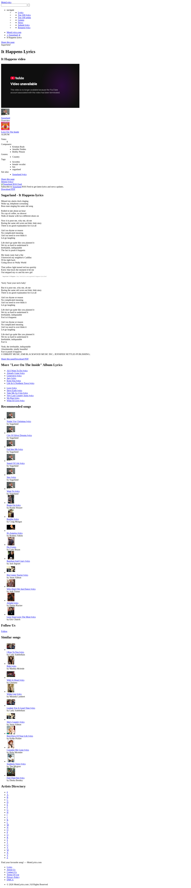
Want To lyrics (13, 491)
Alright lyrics (12, 603)
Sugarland (5, 118)
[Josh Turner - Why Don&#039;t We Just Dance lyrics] (11, 586)
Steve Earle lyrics (14, 390)
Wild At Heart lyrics (15, 680)
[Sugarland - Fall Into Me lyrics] (11, 447)
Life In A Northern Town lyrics (20, 383)
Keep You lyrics (14, 381)
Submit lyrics (24, 25)
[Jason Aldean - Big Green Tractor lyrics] (11, 572)
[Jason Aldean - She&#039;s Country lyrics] (11, 719)
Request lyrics (24, 27)
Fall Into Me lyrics (15, 449)
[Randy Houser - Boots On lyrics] (11, 502)
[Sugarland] (5, 115)
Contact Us (12, 872)
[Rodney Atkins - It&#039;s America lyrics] (11, 530)
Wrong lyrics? (7, 181)
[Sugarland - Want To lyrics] (11, 489)
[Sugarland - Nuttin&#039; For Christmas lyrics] (11, 419)
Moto (6, 2)
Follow (4, 631)
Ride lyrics (11, 666)
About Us (11, 869)
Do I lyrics (11, 547)
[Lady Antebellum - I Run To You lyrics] (11, 649)
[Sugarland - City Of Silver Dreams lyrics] (11, 433)
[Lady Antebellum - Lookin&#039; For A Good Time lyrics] (11, 705)
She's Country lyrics (15, 722)
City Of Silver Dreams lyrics (19, 435)
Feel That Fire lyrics (15, 778)
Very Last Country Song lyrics (20, 395)
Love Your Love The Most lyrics (21, 617)
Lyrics (20, 12)
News (20, 22)
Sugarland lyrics (19, 174)
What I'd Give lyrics (15, 400)
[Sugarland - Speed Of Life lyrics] (11, 461)
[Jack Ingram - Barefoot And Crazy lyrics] (11, 558)
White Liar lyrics (14, 694)
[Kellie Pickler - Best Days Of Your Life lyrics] (11, 733)
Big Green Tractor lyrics (17, 575)
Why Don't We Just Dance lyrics (21, 589)
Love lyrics (12, 388)
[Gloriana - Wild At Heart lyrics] (11, 677)
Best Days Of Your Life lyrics (20, 736)
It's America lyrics (15, 533)
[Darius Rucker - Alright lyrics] (11, 600)
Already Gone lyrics (16, 373)
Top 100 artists (24, 17)
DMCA (10, 880)
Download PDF (8, 189)
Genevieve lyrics (14, 376)
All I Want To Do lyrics (17, 370)
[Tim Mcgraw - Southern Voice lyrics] (11, 761)
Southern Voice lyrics (16, 764)
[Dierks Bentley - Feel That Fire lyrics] (11, 775)
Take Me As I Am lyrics (17, 393)
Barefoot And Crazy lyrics (18, 561)
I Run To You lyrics (15, 652)
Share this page (8, 42)
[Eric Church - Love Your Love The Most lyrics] (11, 614)
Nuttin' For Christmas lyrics (19, 421)
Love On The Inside (10, 132)
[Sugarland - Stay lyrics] (11, 475)
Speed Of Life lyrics (16, 463)
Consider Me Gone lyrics (18, 750)
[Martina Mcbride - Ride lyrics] (11, 663)
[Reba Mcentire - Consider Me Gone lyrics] (11, 747)
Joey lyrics (11, 378)
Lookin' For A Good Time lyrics (21, 708)
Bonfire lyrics (13, 519)
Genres (21, 20)
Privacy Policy (13, 877)
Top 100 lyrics (24, 15)
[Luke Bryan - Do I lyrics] (11, 544)
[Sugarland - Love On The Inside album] (5, 129)
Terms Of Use (13, 874)
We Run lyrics (13, 398)
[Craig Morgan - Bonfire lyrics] (11, 516)
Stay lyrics (11, 477)
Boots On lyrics (14, 505)
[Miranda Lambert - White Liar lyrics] (11, 691)
